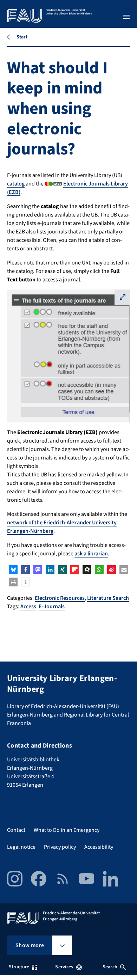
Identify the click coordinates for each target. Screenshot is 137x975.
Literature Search (108, 598)
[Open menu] (126, 17)
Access (28, 606)
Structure (19, 966)
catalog (16, 184)
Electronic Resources (60, 598)
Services (64, 966)
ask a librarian (91, 553)
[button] (13, 569)
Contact (16, 830)
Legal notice (21, 847)
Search (110, 966)
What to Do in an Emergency (66, 830)
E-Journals (52, 606)
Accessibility (98, 847)
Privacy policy (60, 847)
